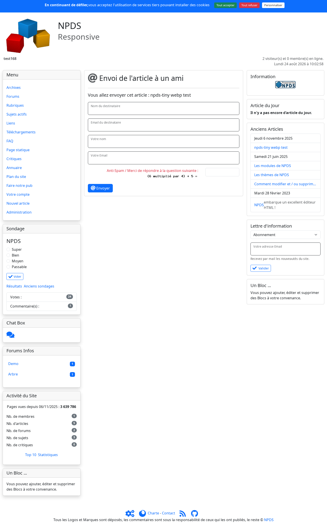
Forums (12, 96)
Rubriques (15, 105)
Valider (263, 268)
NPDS (259, 204)
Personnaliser (273, 5)
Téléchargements (21, 132)
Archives (13, 87)
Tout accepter (225, 5)
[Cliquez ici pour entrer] (10, 336)
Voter (17, 276)
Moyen (17, 261)
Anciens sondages (39, 286)
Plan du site (16, 176)
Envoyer (102, 188)
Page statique (18, 149)
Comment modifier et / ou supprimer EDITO (285, 183)
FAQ (9, 141)
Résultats (14, 286)
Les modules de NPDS (272, 165)
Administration (19, 212)
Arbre (13, 374)
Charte (153, 513)
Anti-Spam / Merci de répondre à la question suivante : (153, 170)
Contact (168, 513)
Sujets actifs (16, 114)
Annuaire (14, 167)
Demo (13, 363)
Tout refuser (249, 5)
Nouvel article (18, 203)
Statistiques (48, 454)
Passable (19, 266)
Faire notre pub (19, 185)
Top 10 (30, 454)
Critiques (14, 158)
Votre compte (18, 194)
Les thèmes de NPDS (271, 174)
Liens (10, 123)
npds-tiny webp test (271, 147)
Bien (15, 255)
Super (17, 249)
